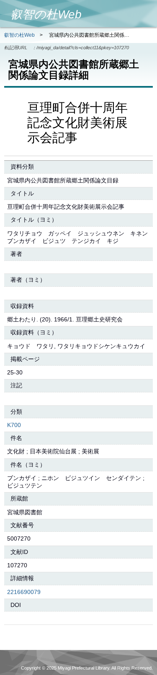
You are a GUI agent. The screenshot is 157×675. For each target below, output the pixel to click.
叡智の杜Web (19, 35)
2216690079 (24, 592)
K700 (14, 425)
